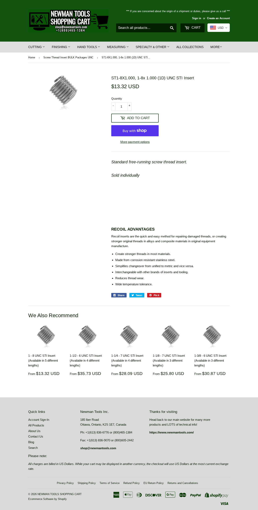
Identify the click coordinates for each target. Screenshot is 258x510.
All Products (36, 425)
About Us (34, 431)
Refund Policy (131, 483)
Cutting (35, 47)
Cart (195, 27)
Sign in (196, 18)
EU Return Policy (154, 483)
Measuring (116, 47)
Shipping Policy (87, 483)
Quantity (116, 98)
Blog (31, 442)
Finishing (60, 47)
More (215, 47)
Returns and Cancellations (182, 483)
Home (31, 57)
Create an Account (218, 18)
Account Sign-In (38, 419)
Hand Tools (87, 47)
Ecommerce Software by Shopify (47, 499)
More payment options (135, 142)
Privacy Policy (65, 483)
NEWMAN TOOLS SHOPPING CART (59, 494)
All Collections (190, 47)
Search (33, 447)
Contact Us (35, 436)
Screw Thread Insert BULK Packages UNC (68, 57)
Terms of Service (110, 483)
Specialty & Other (151, 47)
